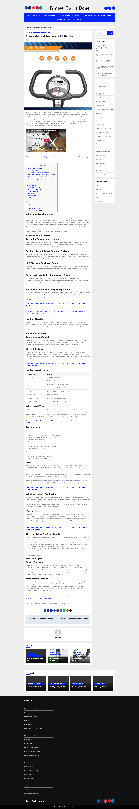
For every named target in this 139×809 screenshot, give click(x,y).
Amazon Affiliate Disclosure (104, 193)
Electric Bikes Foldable (50, 15)
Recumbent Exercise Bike (42, 32)
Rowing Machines (106, 15)
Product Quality (32, 183)
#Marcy (46, 40)
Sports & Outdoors (101, 163)
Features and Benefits (33, 170)
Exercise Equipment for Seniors (104, 109)
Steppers (98, 167)
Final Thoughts (32, 206)
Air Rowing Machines (102, 86)
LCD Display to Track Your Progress (39, 176)
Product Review (100, 148)
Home (28, 15)
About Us (79, 19)
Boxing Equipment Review (103, 90)
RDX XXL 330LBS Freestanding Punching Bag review (101, 688)
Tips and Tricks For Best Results (36, 204)
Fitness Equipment (101, 117)
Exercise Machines (64, 15)
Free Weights (99, 121)
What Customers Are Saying (35, 199)
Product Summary (34, 208)
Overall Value (31, 202)
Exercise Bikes (76, 15)
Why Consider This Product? (35, 168)
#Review (51, 40)
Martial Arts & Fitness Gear (103, 136)
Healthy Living (100, 124)
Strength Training (34, 189)
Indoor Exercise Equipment (91, 15)
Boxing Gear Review (101, 94)
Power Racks (99, 144)
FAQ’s (29, 197)
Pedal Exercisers (61, 19)
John (31, 40)
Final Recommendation (36, 210)
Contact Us (99, 197)
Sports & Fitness (100, 159)
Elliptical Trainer (37, 15)
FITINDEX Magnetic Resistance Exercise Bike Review (106, 73)
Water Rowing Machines (102, 174)
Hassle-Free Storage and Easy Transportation (42, 181)
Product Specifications (33, 191)
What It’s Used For (32, 185)
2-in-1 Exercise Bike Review (35, 658)
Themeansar (81, 807)
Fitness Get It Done (70, 8)
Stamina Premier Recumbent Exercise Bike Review (79, 658)
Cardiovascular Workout (35, 187)
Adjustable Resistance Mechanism (38, 172)
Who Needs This (32, 193)
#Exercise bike (40, 40)
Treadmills (71, 19)
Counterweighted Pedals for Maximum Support (42, 179)
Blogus (74, 807)
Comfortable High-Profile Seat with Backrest (41, 174)
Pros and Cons (31, 195)
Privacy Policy (100, 201)
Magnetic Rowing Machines (103, 132)
